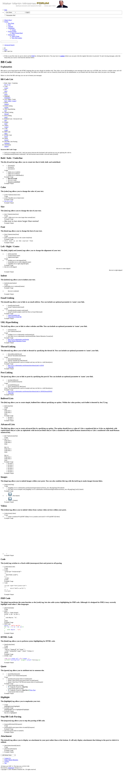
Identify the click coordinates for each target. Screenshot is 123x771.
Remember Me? (11, 15)
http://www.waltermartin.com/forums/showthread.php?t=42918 (26, 365)
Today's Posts (15, 36)
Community (11, 28)
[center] (14, 101)
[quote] (6, 140)
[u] (9, 85)
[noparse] (7, 143)
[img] (5, 123)
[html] (6, 136)
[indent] (6, 104)
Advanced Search (9, 45)
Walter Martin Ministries (11, 760)
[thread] (6, 114)
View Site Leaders (17, 38)
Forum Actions (12, 31)
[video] (6, 127)
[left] (5, 101)
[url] (5, 110)
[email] (6, 107)
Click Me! (11, 367)
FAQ (9, 25)
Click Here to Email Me (15, 317)
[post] (6, 117)
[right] (9, 101)
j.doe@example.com (14, 315)
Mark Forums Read (17, 33)
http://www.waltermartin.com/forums (18, 339)
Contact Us (7, 758)
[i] (7, 85)
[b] (5, 85)
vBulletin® (11, 768)
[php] (5, 133)
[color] (6, 88)
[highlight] (7, 97)
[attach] (6, 146)
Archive (6, 761)
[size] (5, 91)
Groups (14, 30)
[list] (5, 120)
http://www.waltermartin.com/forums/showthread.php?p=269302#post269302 (30, 391)
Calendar (10, 26)
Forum (6, 21)
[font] (5, 94)
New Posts (11, 23)
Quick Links (11, 34)
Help (5, 10)
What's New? (8, 20)
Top (5, 763)
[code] (6, 130)
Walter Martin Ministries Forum (17, 341)
